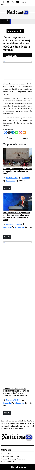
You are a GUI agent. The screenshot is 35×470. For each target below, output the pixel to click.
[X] (9, 132)
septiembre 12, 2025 (13, 224)
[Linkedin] (13, 132)
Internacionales (15, 31)
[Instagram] (20, 132)
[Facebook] (5, 132)
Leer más (7, 188)
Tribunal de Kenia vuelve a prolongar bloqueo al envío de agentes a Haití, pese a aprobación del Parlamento (16, 392)
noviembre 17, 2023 (13, 400)
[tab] (3, 21)
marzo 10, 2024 (12, 178)
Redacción (25, 178)
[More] (24, 132)
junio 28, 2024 (11, 56)
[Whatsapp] (16, 132)
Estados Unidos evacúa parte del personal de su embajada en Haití (17, 170)
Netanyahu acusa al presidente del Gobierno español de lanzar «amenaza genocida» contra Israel (16, 216)
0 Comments (10, 181)
